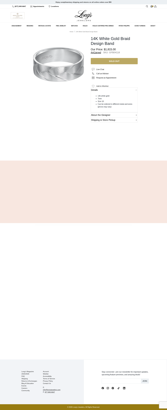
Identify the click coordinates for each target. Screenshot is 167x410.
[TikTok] (118, 388)
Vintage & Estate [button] (44, 26)
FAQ (23, 376)
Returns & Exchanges (29, 381)
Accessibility (47, 376)
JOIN (144, 381)
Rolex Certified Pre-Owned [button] (103, 26)
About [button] (152, 26)
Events (23, 386)
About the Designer (100, 115)
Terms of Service (49, 379)
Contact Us (47, 383)
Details (94, 90)
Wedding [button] (30, 26)
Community (25, 390)
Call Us (67, 153)
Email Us (83, 153)
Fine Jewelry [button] (61, 26)
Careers (24, 388)
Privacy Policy (48, 381)
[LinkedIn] (124, 388)
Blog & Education (27, 383)
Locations (55, 6)
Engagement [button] (16, 26)
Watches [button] (74, 26)
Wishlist (45, 374)
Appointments (38, 6)
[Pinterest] (113, 388)
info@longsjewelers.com (51, 390)
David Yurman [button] (140, 26)
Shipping (24, 379)
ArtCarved (96, 52)
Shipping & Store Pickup (103, 120)
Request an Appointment (106, 78)
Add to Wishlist (102, 86)
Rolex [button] (85, 26)
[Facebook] (103, 388)
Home (71, 32)
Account (46, 371)
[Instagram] (108, 388)
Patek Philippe (124, 26)
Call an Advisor (102, 74)
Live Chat (100, 69)
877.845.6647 (50, 392)
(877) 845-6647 (20, 6)
